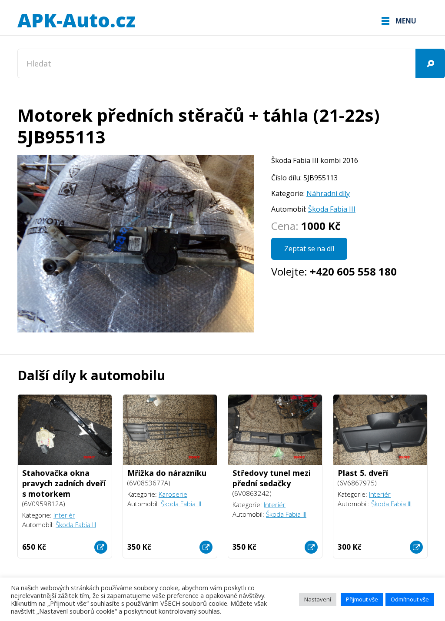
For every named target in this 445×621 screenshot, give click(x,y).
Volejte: (334, 271)
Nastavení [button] (317, 599)
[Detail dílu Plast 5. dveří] (416, 547)
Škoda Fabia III (331, 209)
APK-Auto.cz (76, 20)
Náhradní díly (328, 193)
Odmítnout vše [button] (410, 599)
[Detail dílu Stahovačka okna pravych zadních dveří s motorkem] (100, 547)
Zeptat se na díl (309, 248)
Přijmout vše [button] (362, 599)
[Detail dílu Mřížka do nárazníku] (206, 547)
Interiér (64, 515)
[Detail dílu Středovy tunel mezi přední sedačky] (311, 547)
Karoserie (173, 494)
